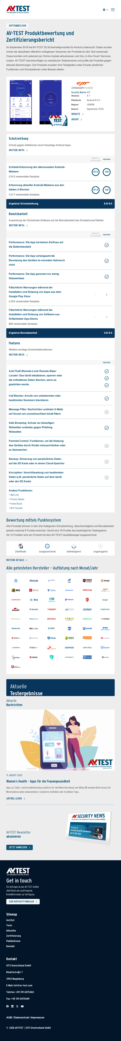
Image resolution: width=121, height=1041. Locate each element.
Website (75, 114)
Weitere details (15, 560)
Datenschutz (21, 1018)
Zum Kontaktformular (21, 901)
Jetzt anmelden (18, 847)
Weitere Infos (16, 150)
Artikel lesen (14, 798)
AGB (9, 1018)
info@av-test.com (23, 985)
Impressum (37, 1018)
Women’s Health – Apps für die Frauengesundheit (38, 781)
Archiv (75, 119)
